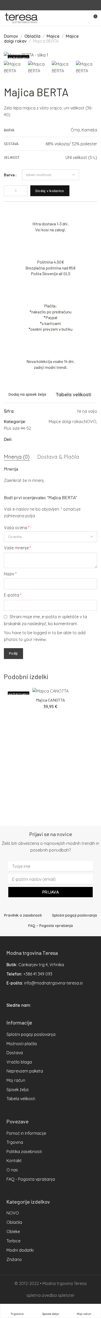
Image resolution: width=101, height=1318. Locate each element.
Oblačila (32, 36)
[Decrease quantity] (8, 191)
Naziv (10, 573)
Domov (11, 36)
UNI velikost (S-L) (81, 157)
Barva (9, 175)
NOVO (90, 421)
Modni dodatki (20, 1250)
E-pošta (12, 595)
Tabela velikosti (73, 394)
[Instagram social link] (54, 5)
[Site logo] (21, 18)
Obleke (13, 1231)
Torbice (13, 1240)
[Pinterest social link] (76, 439)
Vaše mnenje (17, 547)
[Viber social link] (95, 439)
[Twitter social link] (83, 439)
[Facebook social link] (47, 5)
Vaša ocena (17, 527)
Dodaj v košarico (49, 191)
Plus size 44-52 (17, 428)
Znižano (14, 1259)
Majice (53, 36)
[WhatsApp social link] (89, 439)
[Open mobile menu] (84, 18)
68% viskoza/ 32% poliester (71, 143)
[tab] (16, 457)
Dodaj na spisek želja (27, 394)
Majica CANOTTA (50, 699)
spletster (66, 1295)
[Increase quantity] (23, 191)
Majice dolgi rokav (66, 421)
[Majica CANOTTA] (50, 691)
